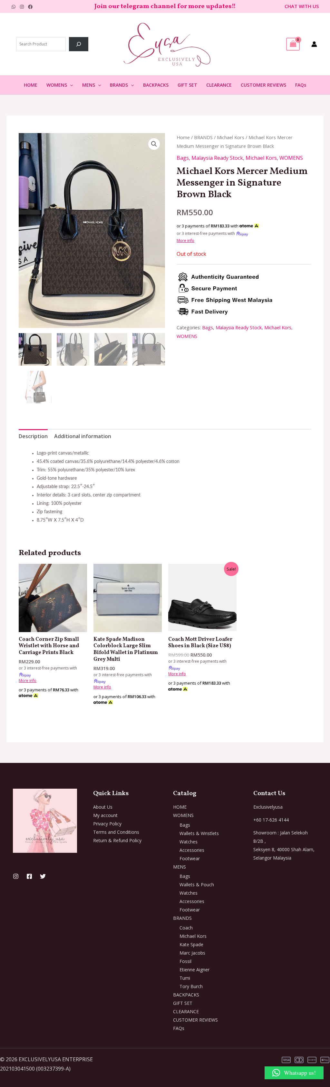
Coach (186, 928)
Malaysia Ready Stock (217, 157)
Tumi (185, 978)
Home (183, 137)
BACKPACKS (156, 85)
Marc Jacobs (192, 953)
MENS (88, 85)
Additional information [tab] (82, 436)
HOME (30, 85)
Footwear (190, 858)
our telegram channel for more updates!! (172, 6)
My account (105, 815)
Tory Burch (191, 986)
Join (101, 6)
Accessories (192, 850)
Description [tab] (33, 436)
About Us (102, 807)
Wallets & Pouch (197, 884)
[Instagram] (22, 7)
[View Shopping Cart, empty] (293, 44)
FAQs (300, 85)
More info (185, 240)
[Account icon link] (314, 44)
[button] (70, 85)
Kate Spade (191, 944)
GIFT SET (187, 85)
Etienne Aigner (194, 970)
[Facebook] (30, 7)
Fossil (185, 961)
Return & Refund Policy (117, 840)
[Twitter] (43, 876)
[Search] (78, 44)
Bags (183, 157)
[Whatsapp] (13, 7)
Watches (189, 842)
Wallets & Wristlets (199, 833)
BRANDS (119, 85)
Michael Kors (230, 137)
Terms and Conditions (116, 832)
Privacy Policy (107, 824)
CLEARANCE (219, 85)
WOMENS (56, 85)
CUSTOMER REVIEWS (263, 85)
